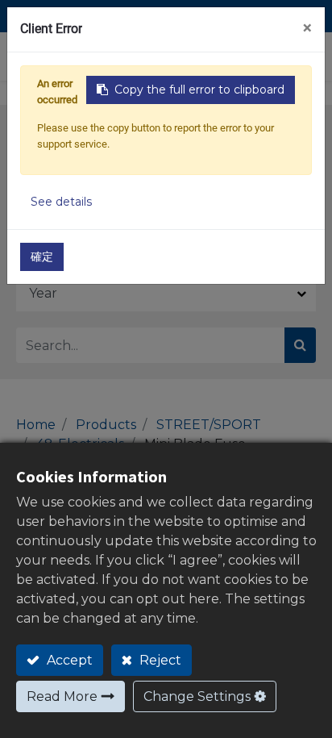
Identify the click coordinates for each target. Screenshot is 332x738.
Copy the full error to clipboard (199, 89)
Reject (158, 660)
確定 (42, 256)
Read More (62, 696)
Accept (68, 660)
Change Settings (197, 696)
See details (61, 201)
